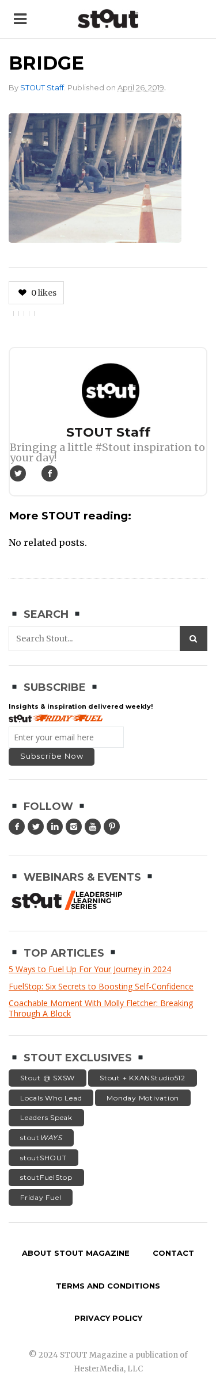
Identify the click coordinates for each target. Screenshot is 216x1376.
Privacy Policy (108, 1318)
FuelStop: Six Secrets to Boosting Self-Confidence (101, 986)
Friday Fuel (40, 1197)
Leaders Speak (46, 1117)
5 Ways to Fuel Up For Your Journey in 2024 (90, 969)
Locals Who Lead (51, 1098)
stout (41, 1137)
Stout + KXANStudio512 (142, 1077)
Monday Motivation (143, 1098)
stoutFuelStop (46, 1177)
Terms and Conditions (108, 1285)
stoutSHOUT (43, 1157)
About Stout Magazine (76, 1252)
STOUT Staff (42, 87)
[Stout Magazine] (108, 19)
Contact (173, 1252)
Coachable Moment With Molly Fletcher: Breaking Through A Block (101, 1008)
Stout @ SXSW (47, 1077)
